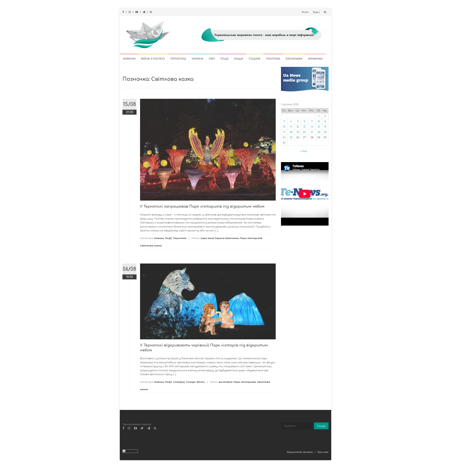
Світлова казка (151, 245)
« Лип (303, 151)
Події (224, 59)
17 (284, 132)
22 (318, 132)
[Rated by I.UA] (130, 451)
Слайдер (179, 381)
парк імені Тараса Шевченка (219, 238)
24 (284, 137)
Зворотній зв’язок (300, 452)
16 (325, 126)
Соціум (254, 59)
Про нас (323, 452)
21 (312, 132)
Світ (212, 59)
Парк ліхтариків (251, 238)
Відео (316, 12)
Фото (305, 12)
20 (304, 132)
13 (304, 126)
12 (297, 126)
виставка (225, 381)
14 (312, 126)
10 (284, 126)
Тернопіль (178, 59)
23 (325, 132)
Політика (273, 59)
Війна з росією (153, 59)
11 (291, 126)
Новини (129, 59)
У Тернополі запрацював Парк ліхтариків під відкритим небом (202, 206)
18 (291, 132)
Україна (197, 59)
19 (297, 132)
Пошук (321, 426)
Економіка (294, 59)
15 (319, 126)
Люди (238, 59)
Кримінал (315, 59)
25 (291, 137)
